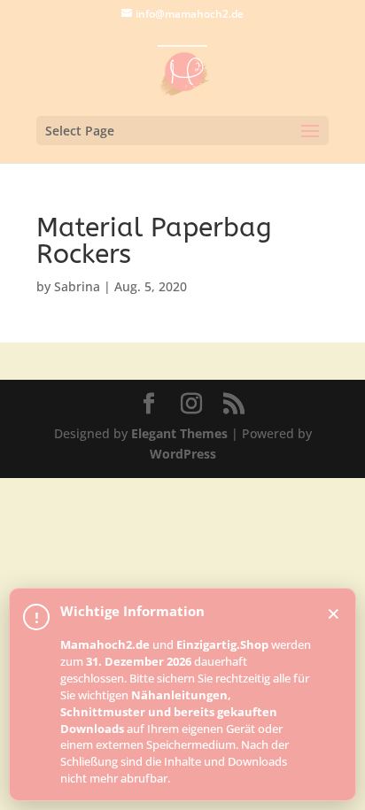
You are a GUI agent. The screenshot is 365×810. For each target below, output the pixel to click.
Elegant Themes (179, 433)
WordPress (183, 453)
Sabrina (77, 286)
